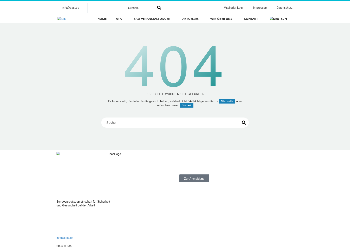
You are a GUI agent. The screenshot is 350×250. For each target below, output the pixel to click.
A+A (119, 19)
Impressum (260, 7)
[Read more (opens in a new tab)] (68, 8)
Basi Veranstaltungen (152, 19)
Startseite (227, 101)
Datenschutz (284, 7)
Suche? (186, 105)
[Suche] (159, 7)
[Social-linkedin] (99, 7)
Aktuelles (190, 19)
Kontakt (251, 19)
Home (102, 19)
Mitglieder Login (234, 7)
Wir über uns (221, 19)
